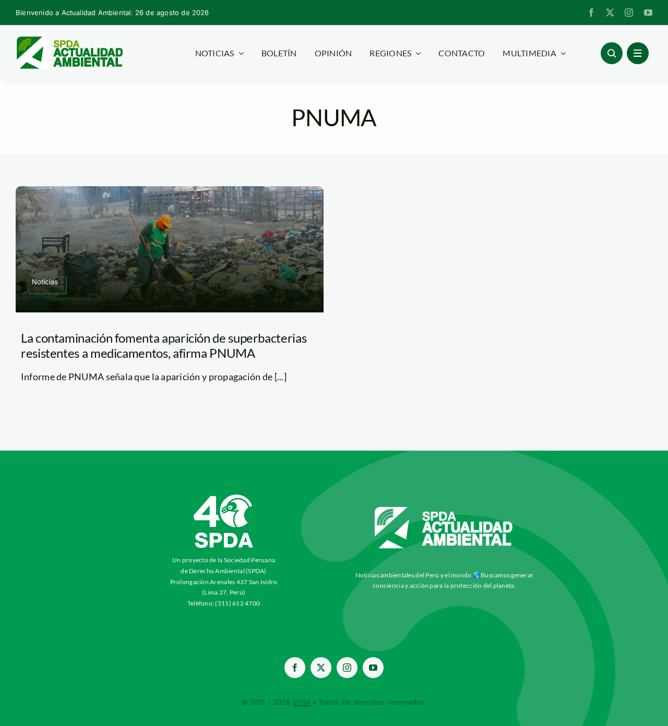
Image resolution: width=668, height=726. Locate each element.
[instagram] (629, 12)
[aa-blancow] (444, 510)
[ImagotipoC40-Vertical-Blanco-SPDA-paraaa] (224, 497)
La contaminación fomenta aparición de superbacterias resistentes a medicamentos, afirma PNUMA (163, 345)
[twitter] (610, 12)
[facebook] (591, 12)
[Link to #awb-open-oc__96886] (612, 53)
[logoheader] (69, 40)
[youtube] (648, 12)
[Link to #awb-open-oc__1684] (638, 53)
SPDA (301, 702)
